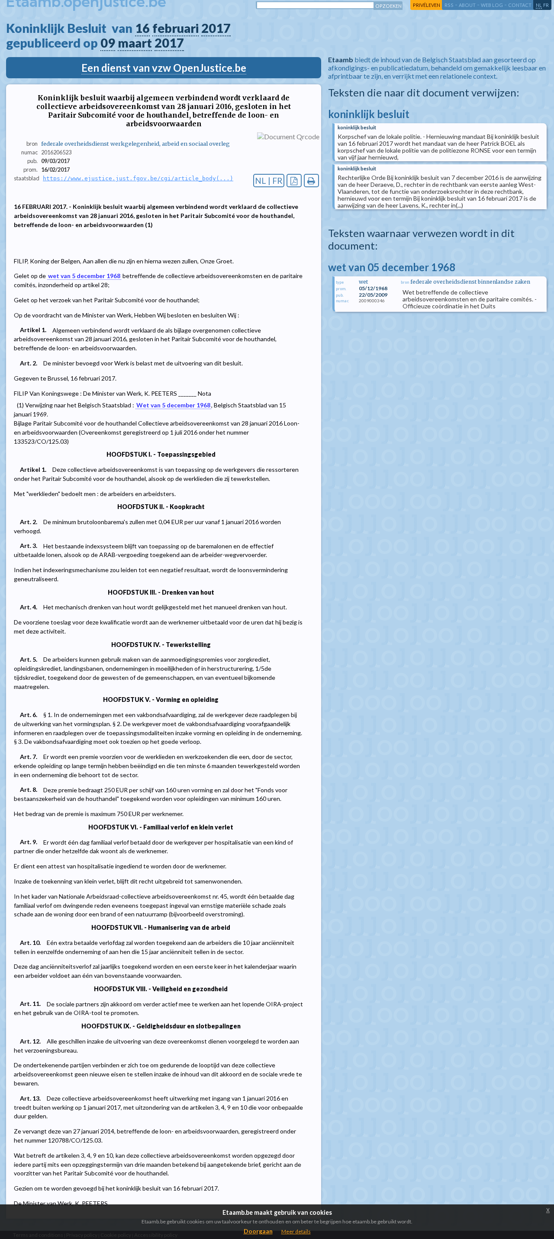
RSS (449, 5)
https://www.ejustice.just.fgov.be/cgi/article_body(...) (138, 178)
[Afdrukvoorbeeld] (311, 180)
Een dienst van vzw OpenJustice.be (163, 67)
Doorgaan (258, 1231)
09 (107, 42)
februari (175, 28)
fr (546, 5)
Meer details (296, 1231)
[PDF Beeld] (294, 180)
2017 (216, 28)
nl (539, 5)
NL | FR (269, 181)
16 (142, 28)
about (467, 5)
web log (492, 5)
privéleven (426, 5)
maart (135, 42)
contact (519, 5)
